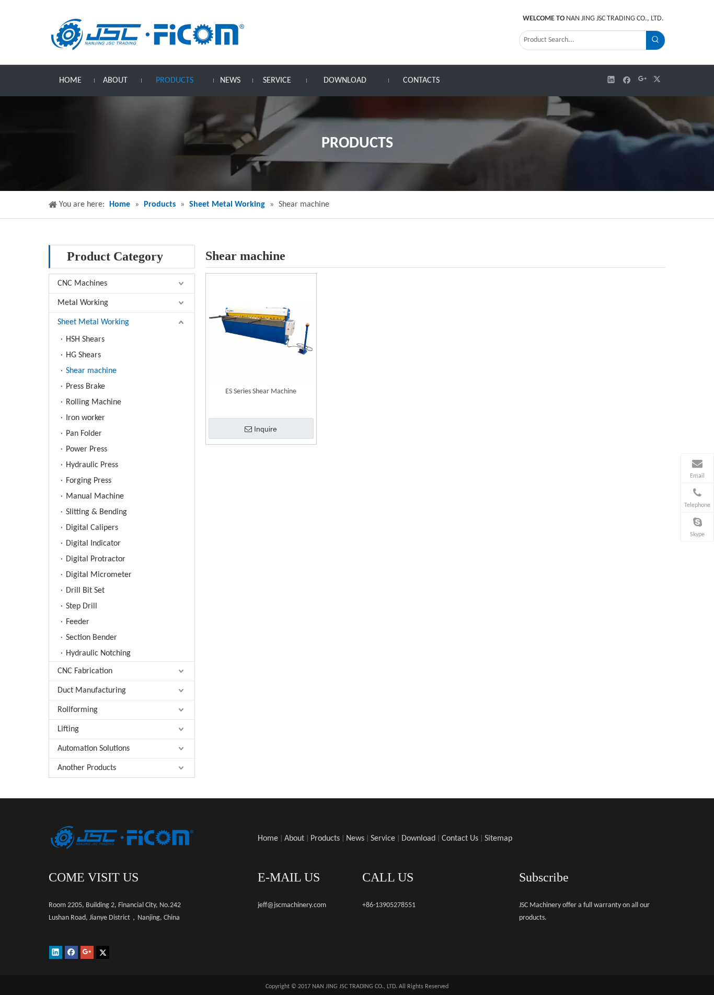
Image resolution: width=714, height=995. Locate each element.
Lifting (68, 729)
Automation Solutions (93, 748)
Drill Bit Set (85, 590)
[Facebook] (627, 79)
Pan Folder (84, 433)
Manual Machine (95, 496)
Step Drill (81, 606)
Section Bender (91, 638)
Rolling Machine (93, 402)
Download (418, 838)
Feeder (77, 622)
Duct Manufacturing (91, 690)
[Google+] (642, 79)
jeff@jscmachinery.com (292, 905)
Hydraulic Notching (98, 653)
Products (325, 838)
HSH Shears (85, 339)
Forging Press (88, 481)
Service (383, 838)
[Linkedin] (611, 79)
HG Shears (83, 355)
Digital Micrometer (99, 575)
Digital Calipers (92, 528)
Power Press (86, 449)
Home (268, 838)
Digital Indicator (93, 543)
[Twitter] (658, 79)
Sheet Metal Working (93, 322)
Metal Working (82, 303)
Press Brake (85, 386)
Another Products (86, 768)
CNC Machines (82, 283)
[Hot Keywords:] (655, 40)
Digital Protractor (95, 559)
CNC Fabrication (84, 671)
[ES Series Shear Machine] (261, 329)
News (355, 838)
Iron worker (85, 418)
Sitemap (498, 838)
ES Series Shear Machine (260, 391)
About (294, 838)
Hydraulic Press (92, 465)
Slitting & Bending (96, 512)
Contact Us (460, 838)
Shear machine (91, 371)
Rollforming (77, 710)
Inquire (265, 429)
